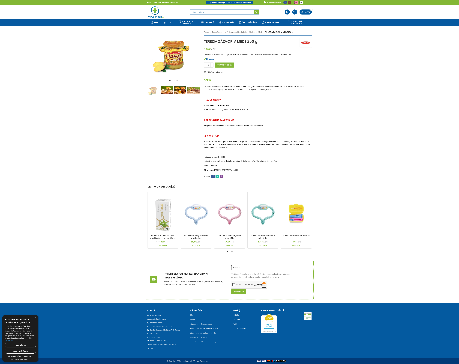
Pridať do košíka (224, 65)
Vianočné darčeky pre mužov (244, 161)
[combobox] (224, 12)
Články (192, 315)
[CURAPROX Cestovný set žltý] (296, 213)
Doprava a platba (239, 328)
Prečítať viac (9, 340)
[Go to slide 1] (170, 80)
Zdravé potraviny (272, 22)
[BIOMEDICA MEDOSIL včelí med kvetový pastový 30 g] (162, 213)
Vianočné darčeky (225, 161)
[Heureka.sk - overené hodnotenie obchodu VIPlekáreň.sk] (269, 323)
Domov (207, 32)
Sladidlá (252, 32)
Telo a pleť (209, 22)
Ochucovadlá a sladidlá (237, 32)
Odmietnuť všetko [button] (20, 351)
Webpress (204, 361)
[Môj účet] (287, 12)
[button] (20, 356)
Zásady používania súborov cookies (203, 333)
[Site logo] (155, 12)
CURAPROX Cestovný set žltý (296, 235)
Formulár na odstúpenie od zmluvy (203, 342)
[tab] (207, 80)
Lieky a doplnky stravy (188, 22)
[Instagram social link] (289, 2)
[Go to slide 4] (177, 80)
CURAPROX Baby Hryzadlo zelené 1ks (263, 236)
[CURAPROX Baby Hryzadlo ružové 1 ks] (229, 213)
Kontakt (193, 319)
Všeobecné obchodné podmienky (202, 324)
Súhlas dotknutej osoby (198, 337)
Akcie (156, 22)
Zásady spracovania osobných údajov (204, 328)
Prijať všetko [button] (20, 345)
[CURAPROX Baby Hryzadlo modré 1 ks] (196, 213)
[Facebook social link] (285, 2)
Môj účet (236, 315)
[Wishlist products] (294, 12)
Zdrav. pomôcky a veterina (298, 22)
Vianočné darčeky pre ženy (267, 161)
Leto (169, 22)
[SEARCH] (256, 12)
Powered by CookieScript (20, 359)
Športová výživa (249, 22)
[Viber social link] (221, 176)
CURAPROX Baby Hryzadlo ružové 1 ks (229, 236)
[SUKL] (308, 316)
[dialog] (20, 338)
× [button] (36, 318)
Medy (260, 32)
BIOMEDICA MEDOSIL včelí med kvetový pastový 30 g (162, 236)
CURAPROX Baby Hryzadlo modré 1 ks (196, 236)
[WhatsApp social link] (217, 176)
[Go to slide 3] (174, 80)
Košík (235, 324)
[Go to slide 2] (172, 80)
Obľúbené (236, 319)
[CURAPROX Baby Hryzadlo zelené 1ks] (262, 213)
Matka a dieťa (228, 22)
